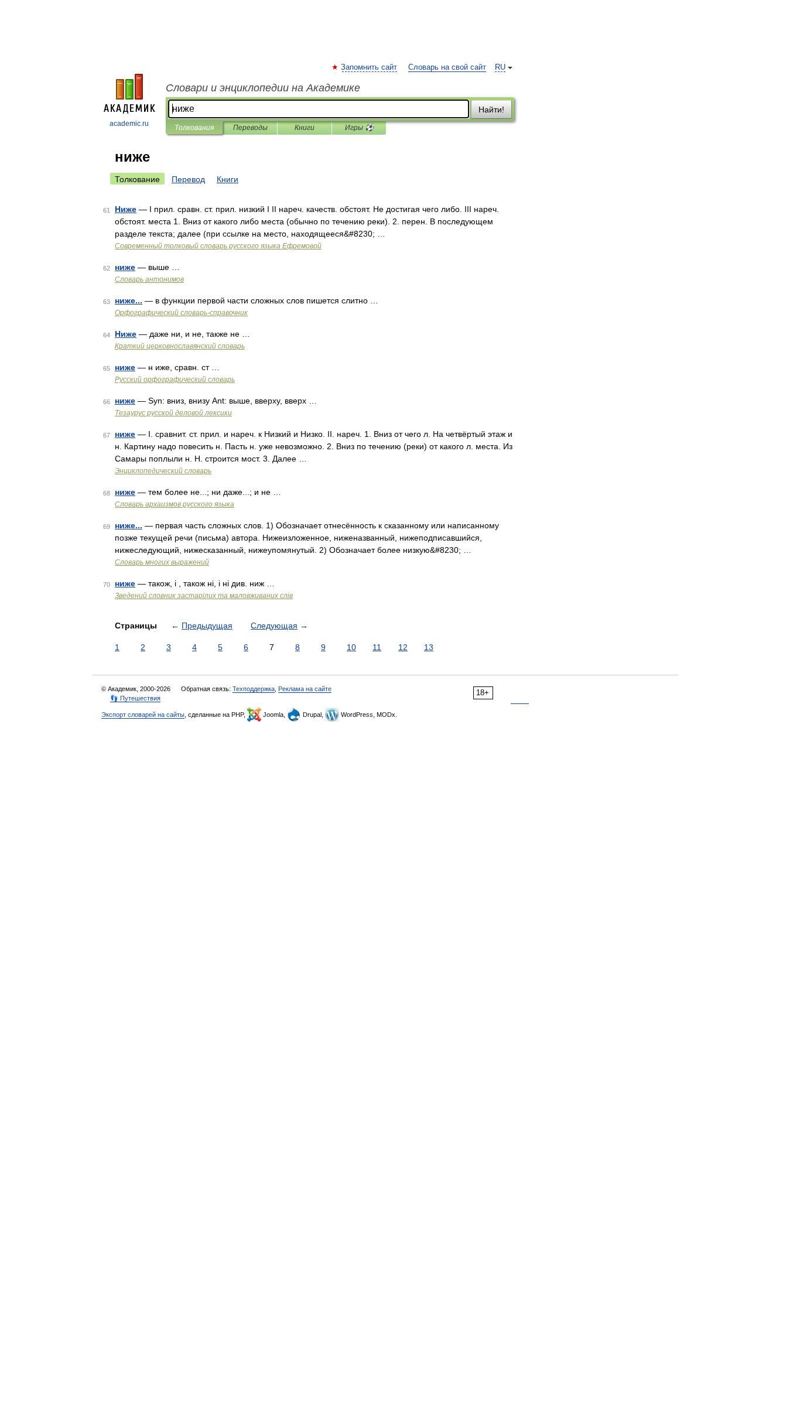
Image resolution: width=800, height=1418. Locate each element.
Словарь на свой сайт (447, 67)
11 (376, 647)
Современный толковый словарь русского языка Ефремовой (218, 246)
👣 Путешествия (135, 698)
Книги (304, 128)
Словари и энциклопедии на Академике (263, 88)
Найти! (491, 109)
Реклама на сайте (304, 688)
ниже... (128, 300)
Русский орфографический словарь (175, 379)
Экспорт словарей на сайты (142, 714)
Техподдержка (254, 688)
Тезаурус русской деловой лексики (173, 413)
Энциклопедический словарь (163, 471)
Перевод (188, 179)
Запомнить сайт (369, 67)
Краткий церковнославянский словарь (180, 346)
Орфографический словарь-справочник (181, 313)
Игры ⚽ (359, 128)
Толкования (194, 128)
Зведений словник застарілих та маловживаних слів (204, 596)
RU (500, 67)
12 (403, 647)
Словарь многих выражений (162, 562)
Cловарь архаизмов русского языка (174, 504)
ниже (125, 267)
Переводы (250, 128)
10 (351, 647)
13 (428, 647)
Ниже (125, 209)
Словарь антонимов (149, 279)
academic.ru (129, 123)
